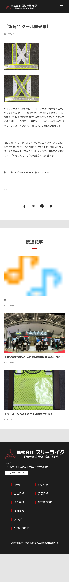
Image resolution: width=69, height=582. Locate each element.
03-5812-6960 (18, 473)
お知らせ (43, 484)
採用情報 (19, 510)
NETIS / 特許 (45, 502)
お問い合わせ (21, 528)
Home (17, 484)
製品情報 (43, 493)
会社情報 (19, 493)
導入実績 (19, 502)
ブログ (18, 519)
